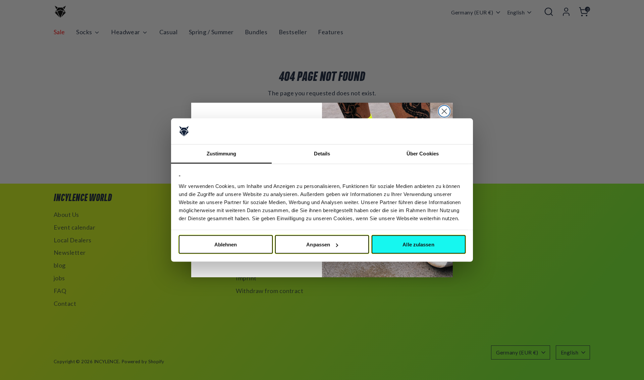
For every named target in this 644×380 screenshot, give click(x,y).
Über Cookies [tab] (423, 153)
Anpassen (318, 244)
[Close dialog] (444, 111)
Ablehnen (225, 244)
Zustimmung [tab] (221, 153)
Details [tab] (322, 153)
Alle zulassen (418, 244)
